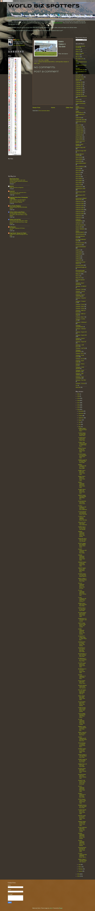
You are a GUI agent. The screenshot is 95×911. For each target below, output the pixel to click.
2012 (78, 876)
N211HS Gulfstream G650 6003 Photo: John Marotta (81, 843)
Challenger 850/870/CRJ (81, 96)
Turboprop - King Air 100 (81, 332)
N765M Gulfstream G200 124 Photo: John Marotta (81, 631)
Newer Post (36, 107)
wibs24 (51, 908)
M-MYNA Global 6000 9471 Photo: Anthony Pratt (82, 776)
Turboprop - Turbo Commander (80, 377)
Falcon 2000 (78, 161)
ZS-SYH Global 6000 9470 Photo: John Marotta (81, 703)
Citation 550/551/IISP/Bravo (80, 107)
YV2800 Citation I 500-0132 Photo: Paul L (82, 429)
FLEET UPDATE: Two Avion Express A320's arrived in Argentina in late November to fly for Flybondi (18, 201)
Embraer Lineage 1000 (81, 150)
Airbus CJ (78, 51)
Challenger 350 (79, 84)
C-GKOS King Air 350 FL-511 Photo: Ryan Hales (82, 811)
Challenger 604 (79, 90)
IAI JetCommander (80, 242)
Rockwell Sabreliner (80, 279)
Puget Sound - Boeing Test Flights (18, 233)
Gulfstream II (79, 215)
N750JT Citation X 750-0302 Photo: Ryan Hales (82, 756)
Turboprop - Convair (80, 304)
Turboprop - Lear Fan (80, 348)
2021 (78, 394)
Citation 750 (78, 125)
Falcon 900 (78, 176)
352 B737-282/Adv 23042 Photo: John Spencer (82, 686)
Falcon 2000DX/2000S (81, 163)
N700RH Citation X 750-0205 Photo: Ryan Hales (82, 750)
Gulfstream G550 (80, 209)
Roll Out (12, 186)
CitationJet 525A (79, 129)
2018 (78, 400)
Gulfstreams (13, 227)
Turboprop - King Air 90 (81, 341)
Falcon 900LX (79, 182)
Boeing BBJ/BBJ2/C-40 (81, 71)
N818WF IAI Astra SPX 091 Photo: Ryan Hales (82, 806)
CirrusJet (78, 99)
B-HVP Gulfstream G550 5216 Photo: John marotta (82, 829)
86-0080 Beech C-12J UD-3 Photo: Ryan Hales (82, 670)
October (80, 415)
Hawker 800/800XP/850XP (80, 231)
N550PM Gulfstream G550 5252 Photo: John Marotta (81, 534)
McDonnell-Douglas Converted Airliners (80, 271)
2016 (78, 405)
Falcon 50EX (79, 170)
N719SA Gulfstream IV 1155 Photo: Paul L (82, 676)
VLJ (76, 385)
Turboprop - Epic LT (80, 317)
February (81, 868)
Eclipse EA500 (79, 139)
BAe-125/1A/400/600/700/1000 (81, 62)
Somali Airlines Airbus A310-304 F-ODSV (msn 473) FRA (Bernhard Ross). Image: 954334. (19, 222)
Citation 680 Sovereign (81, 121)
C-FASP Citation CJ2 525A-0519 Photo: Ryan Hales (82, 456)
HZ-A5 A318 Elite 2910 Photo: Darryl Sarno (82, 502)
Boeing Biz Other (79, 77)
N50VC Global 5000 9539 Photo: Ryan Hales (81, 697)
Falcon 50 (78, 168)
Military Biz (78, 273)
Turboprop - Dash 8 (80, 306)
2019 (78, 398)
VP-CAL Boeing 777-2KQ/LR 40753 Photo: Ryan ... (81, 744)
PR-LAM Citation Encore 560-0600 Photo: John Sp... (82, 691)
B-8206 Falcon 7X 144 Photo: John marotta (82, 620)
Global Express (79, 186)
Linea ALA (12, 191)
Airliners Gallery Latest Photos (17, 212)
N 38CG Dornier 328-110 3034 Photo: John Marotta (82, 709)
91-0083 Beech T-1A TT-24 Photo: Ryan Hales (82, 659)
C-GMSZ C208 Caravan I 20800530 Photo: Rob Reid (82, 518)
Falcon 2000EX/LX (80, 166)
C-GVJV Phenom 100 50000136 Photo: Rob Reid (82, 513)
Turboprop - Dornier (80, 308)
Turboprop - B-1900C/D (81, 286)
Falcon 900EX (79, 180)
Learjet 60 (78, 258)
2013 (78, 874)
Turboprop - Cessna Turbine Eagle (80, 295)
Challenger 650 (79, 94)
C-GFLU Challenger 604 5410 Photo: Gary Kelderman (82, 507)
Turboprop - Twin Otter (81, 380)
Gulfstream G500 (80, 207)
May (80, 426)
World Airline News (14, 178)
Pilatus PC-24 (79, 277)
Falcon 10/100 (79, 157)
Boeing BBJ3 (79, 74)
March (80, 866)
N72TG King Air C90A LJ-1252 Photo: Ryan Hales (82, 801)
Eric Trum (17, 39)
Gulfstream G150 (80, 201)
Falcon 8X (78, 174)
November (81, 413)
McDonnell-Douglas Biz (81, 267)
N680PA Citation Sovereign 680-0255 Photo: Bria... (82, 497)
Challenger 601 (79, 88)
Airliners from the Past (15, 219)
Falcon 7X (78, 172)
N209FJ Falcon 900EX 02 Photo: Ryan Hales (81, 478)
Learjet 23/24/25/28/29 (81, 246)
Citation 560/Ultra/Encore (79, 112)
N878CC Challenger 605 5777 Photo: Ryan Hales (82, 466)
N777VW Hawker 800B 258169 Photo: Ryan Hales (82, 614)
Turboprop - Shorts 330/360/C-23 (80, 371)
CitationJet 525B (79, 131)
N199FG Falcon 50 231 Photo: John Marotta (82, 528)
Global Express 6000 (80, 191)
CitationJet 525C (79, 133)
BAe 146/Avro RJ (80, 58)
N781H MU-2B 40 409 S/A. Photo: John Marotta (82, 540)
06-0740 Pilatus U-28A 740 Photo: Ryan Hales (82, 655)
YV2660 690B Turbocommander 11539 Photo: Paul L (82, 444)
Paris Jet (78, 275)
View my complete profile (19, 45)
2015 (78, 407)
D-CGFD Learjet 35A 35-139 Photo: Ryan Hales (82, 665)
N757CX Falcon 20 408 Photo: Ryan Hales (82, 609)
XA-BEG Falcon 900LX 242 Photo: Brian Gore (82, 491)
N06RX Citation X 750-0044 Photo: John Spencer (82, 860)
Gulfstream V (79, 222)
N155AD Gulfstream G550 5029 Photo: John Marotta (81, 836)
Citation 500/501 (79, 101)
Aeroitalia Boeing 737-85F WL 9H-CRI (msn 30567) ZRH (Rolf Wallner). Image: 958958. (18, 214)
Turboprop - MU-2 (80, 353)
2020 (78, 396)
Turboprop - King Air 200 (81, 335)
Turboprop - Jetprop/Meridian (79, 326)
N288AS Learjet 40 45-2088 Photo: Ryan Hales (82, 461)
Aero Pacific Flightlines (15, 206)
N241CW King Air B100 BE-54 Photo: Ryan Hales (82, 849)
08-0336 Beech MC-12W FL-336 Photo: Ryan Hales (81, 649)
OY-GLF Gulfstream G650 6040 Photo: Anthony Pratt (82, 593)
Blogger (60, 908)
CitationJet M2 (79, 135)
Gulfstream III (79, 217)
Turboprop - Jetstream (81, 328)
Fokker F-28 (78, 184)
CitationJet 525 (79, 127)
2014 (78, 409)
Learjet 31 (78, 250)
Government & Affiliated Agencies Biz (81, 199)
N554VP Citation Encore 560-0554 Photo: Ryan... (82, 570)
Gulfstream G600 (80, 211)
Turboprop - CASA (80, 289)
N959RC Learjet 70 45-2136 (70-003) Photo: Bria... (82, 728)
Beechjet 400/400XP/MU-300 (80, 69)
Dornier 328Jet (79, 137)
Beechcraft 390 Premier (81, 65)
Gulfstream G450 (80, 205)
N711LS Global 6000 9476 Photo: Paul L (81, 682)
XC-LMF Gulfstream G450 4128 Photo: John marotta (81, 722)
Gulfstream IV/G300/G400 (79, 220)
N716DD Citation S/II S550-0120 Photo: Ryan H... (82, 575)
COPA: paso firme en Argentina (16, 187)
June (80, 424)
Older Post (69, 107)
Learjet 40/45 (79, 254)
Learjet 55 (78, 256)
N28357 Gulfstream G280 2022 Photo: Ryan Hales (81, 485)
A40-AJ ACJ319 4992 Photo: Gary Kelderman (82, 523)
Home (53, 107)
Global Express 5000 (80, 188)
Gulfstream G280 (80, 203)
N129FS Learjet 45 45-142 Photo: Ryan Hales (82, 760)
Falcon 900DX (79, 178)
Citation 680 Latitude (80, 119)
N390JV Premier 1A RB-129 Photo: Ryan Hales (82, 450)
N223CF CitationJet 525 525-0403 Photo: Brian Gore (82, 739)
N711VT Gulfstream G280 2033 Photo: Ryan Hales (81, 789)
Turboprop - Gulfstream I (81, 322)
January (80, 871)
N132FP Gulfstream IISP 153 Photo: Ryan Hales (82, 551)
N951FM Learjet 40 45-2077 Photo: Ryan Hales (82, 817)
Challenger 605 (79, 92)
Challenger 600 (79, 86)
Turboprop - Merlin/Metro (78, 351)
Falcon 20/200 (79, 159)
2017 (78, 402)
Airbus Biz (78, 49)
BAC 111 (78, 56)
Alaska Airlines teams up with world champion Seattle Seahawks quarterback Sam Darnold (19, 181)
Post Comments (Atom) (44, 110)
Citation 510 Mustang (80, 103)
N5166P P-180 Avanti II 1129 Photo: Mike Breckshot (81, 782)
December (81, 411)
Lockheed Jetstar (80, 265)
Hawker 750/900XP (80, 229)
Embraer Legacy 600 (80, 147)
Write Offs (78, 387)
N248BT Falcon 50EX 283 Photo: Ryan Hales (81, 472)
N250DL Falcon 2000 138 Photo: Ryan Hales (82, 604)
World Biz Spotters (44, 6)
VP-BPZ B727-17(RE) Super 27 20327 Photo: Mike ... (82, 638)
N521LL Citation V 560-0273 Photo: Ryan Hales (82, 580)
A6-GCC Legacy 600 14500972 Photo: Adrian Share (82, 545)
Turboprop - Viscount (80, 383)
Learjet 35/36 (79, 252)
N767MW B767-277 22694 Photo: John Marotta (82, 643)
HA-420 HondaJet (80, 225)
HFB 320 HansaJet (80, 234)
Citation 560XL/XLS (80, 114)
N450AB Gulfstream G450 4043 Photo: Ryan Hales (81, 558)
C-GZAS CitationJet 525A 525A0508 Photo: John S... (82, 855)
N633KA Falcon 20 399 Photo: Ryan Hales (82, 765)
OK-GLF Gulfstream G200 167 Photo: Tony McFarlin (81, 586)
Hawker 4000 (79, 227)
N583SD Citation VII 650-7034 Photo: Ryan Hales (82, 823)
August (80, 420)
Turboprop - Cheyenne (81, 298)
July (80, 422)
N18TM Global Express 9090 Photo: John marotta (82, 625)
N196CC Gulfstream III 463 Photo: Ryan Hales (81, 795)
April (80, 864)
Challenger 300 (79, 82)
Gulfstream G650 (80, 213)
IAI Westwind (79, 244)
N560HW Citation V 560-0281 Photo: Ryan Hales (82, 564)
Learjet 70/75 (79, 260)
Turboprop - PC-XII (80, 358)
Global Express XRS (80, 195)
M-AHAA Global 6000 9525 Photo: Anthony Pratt (82, 770)
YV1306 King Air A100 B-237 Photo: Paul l (82, 439)
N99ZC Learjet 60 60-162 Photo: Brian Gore (82, 733)
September (81, 417)
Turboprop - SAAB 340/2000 (80, 368)
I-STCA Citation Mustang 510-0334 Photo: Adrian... (82, 715)
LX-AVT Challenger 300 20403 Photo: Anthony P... (82, 599)
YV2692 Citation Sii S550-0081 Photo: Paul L (82, 434)
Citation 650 (78, 117)
